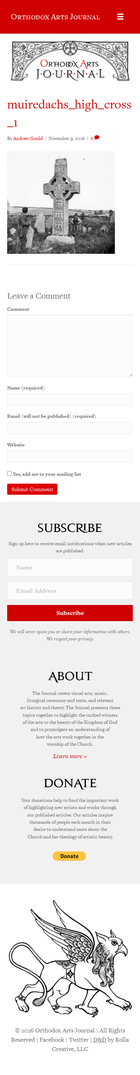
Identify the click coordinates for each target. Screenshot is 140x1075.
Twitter (79, 1039)
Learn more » (70, 756)
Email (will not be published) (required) (51, 416)
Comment (18, 309)
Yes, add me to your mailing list (46, 474)
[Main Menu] (120, 17)
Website (16, 444)
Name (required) (26, 387)
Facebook (51, 1039)
